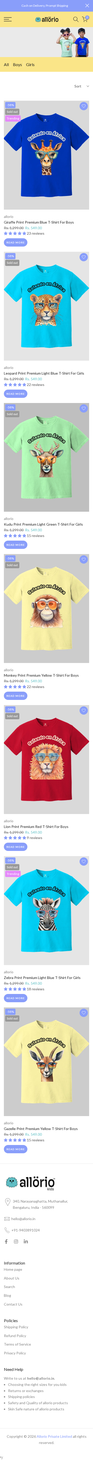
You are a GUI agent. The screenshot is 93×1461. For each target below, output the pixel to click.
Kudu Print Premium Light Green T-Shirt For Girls (43, 524)
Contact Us (13, 1304)
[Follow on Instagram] (16, 1241)
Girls (30, 64)
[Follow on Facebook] (6, 1241)
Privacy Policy (15, 1353)
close (87, 5)
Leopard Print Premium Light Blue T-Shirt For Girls (44, 373)
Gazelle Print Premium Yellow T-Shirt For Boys (41, 1128)
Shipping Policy (16, 1327)
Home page (13, 1269)
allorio (8, 216)
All (6, 64)
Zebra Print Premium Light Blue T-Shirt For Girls (42, 977)
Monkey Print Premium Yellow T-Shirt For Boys (41, 675)
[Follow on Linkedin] (26, 1241)
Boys (17, 64)
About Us (11, 1278)
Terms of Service (17, 1344)
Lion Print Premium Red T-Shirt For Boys (36, 826)
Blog (7, 1295)
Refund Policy (15, 1335)
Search (9, 1286)
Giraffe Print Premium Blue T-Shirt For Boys (39, 222)
